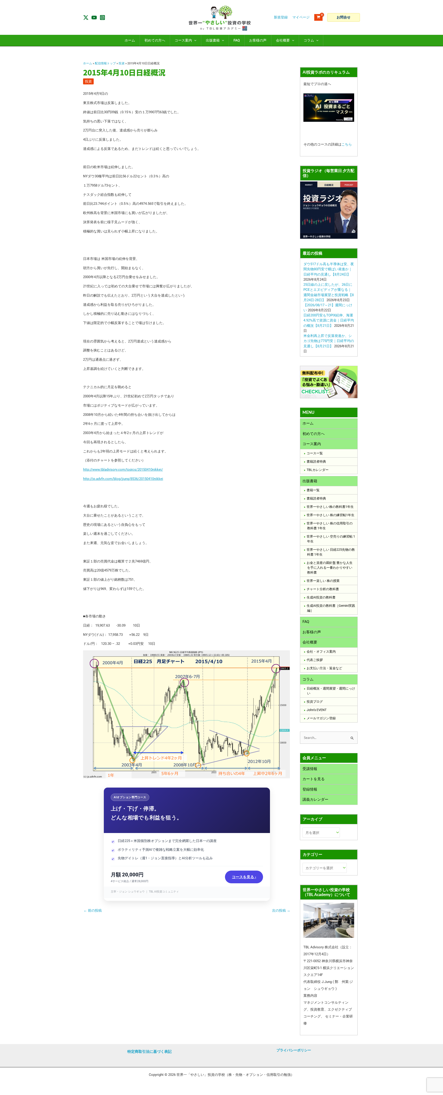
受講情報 (309, 769)
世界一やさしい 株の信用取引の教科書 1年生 (330, 525)
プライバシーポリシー (293, 1050)
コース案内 (311, 444)
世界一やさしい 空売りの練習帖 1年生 (331, 539)
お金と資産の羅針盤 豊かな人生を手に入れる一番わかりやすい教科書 (330, 567)
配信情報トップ (105, 63)
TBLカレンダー (318, 470)
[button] (343, 17)
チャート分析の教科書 (323, 589)
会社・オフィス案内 (321, 651)
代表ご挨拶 (315, 660)
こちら (346, 144)
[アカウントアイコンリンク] (301, 17)
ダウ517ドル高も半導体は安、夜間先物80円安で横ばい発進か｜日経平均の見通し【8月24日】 (328, 269)
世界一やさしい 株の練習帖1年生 (330, 515)
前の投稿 (93, 910)
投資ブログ (315, 701)
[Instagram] (102, 17)
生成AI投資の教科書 (321, 597)
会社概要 (309, 642)
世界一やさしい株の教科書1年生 (330, 507)
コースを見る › (244, 877)
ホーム (87, 63)
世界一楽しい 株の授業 (323, 581)
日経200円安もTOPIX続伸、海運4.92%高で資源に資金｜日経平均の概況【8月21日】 (328, 320)
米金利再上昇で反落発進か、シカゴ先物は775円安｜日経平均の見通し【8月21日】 (328, 341)
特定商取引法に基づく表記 (149, 1051)
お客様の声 (311, 632)
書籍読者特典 (316, 461)
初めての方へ (313, 433)
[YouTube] (94, 17)
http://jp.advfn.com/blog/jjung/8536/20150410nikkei (123, 479)
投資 (122, 63)
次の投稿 (281, 910)
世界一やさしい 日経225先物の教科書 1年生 (331, 552)
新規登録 (281, 17)
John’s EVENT (316, 710)
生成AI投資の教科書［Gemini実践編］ (331, 608)
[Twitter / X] (86, 17)
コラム (308, 679)
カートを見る (313, 779)
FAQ (305, 621)
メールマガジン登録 (321, 718)
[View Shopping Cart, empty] (318, 17)
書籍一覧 (313, 490)
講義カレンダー (315, 799)
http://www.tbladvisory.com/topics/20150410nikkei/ (123, 469)
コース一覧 (315, 453)
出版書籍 (309, 481)
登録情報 (309, 789)
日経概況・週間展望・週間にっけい (331, 691)
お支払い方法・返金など (324, 668)
